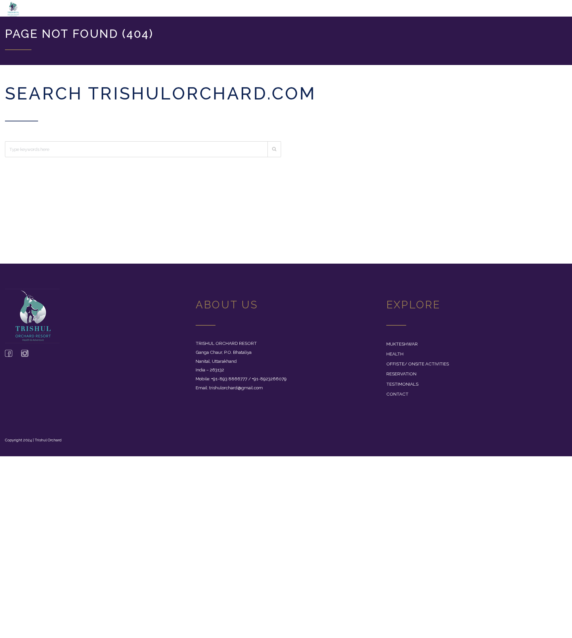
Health (395, 357)
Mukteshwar (402, 347)
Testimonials (402, 387)
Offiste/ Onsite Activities (417, 367)
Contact (397, 397)
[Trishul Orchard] (47, 10)
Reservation (401, 377)
